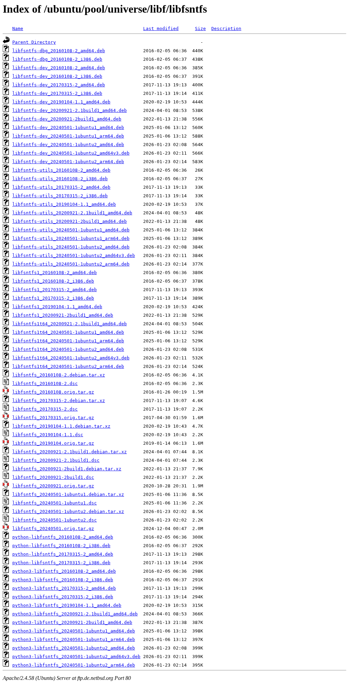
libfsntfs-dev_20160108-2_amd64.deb (58, 67)
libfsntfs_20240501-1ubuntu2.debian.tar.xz (68, 511)
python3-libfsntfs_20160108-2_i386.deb (62, 579)
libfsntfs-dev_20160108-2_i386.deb (57, 76)
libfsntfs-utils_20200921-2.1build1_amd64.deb (72, 212)
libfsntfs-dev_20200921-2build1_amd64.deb (66, 119)
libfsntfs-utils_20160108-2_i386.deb (60, 178)
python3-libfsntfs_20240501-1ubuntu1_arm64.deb (73, 639)
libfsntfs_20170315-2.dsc (45, 409)
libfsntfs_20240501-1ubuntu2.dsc (54, 520)
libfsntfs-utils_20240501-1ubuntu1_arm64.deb (71, 238)
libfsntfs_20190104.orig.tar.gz (53, 443)
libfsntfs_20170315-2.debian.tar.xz (58, 400)
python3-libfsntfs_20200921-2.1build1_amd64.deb (75, 613)
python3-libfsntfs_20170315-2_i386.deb (62, 596)
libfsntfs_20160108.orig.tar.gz (53, 392)
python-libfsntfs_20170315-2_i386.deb (61, 562)
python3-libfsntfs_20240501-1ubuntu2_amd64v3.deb (76, 656)
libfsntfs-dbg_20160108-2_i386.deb (57, 59)
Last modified (161, 28)
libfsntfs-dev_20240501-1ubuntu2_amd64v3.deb (71, 153)
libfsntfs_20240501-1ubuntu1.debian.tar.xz (68, 494)
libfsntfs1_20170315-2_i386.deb (53, 298)
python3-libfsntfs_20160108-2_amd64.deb (64, 571)
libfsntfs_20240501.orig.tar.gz (53, 528)
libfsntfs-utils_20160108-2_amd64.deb (61, 170)
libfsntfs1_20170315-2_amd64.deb (54, 289)
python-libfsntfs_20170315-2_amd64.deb (62, 554)
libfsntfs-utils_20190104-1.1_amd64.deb (64, 204)
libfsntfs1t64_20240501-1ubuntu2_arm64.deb (68, 366)
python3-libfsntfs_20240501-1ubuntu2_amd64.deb (73, 648)
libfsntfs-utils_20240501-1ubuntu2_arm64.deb (71, 264)
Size (200, 28)
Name (17, 28)
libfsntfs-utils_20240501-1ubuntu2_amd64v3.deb (73, 255)
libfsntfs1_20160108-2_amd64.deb (54, 272)
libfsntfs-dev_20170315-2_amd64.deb (58, 84)
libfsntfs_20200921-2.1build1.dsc (56, 460)
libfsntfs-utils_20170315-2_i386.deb (60, 195)
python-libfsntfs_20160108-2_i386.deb (61, 545)
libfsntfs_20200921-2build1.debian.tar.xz (66, 468)
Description (226, 28)
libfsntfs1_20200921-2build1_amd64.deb (62, 315)
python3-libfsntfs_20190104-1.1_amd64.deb (66, 605)
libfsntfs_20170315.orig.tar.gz (53, 417)
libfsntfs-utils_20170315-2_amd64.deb (61, 187)
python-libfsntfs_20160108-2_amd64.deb (62, 537)
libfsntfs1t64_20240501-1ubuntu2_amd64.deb (68, 349)
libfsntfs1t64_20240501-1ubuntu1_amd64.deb (68, 332)
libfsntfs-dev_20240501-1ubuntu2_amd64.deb (68, 144)
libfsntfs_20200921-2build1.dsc (53, 477)
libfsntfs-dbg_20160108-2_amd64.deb (58, 50)
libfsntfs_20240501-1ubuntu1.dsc (54, 502)
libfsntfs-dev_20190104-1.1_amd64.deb (61, 101)
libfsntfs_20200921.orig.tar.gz (53, 485)
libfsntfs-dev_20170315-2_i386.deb (57, 93)
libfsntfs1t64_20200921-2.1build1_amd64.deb (69, 323)
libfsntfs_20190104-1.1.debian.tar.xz (61, 426)
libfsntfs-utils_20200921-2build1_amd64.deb (69, 221)
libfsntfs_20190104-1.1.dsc (47, 434)
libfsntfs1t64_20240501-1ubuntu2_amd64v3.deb (71, 357)
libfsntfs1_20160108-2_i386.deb (53, 281)
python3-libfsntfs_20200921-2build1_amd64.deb (72, 622)
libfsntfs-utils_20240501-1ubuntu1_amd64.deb (71, 229)
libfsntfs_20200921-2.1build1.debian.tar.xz (69, 451)
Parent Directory (34, 42)
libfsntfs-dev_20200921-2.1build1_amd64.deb (69, 110)
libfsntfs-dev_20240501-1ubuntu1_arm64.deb (68, 136)
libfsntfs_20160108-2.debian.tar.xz (58, 374)
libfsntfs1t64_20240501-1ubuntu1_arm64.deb (68, 340)
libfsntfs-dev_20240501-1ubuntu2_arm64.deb (68, 161)
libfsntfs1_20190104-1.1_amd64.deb (57, 306)
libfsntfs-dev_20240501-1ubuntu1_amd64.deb (68, 127)
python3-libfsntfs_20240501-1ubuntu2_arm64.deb (73, 665)
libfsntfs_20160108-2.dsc (45, 383)
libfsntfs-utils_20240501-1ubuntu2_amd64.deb (71, 247)
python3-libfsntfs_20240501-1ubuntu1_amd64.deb (73, 630)
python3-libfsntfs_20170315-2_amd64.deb (64, 588)
